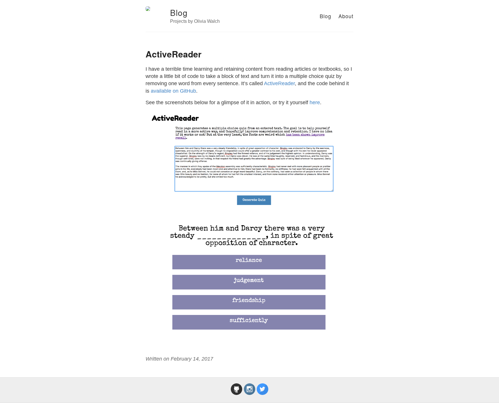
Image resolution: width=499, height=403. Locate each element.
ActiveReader (279, 83)
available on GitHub (173, 91)
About (345, 16)
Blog (179, 12)
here (315, 102)
